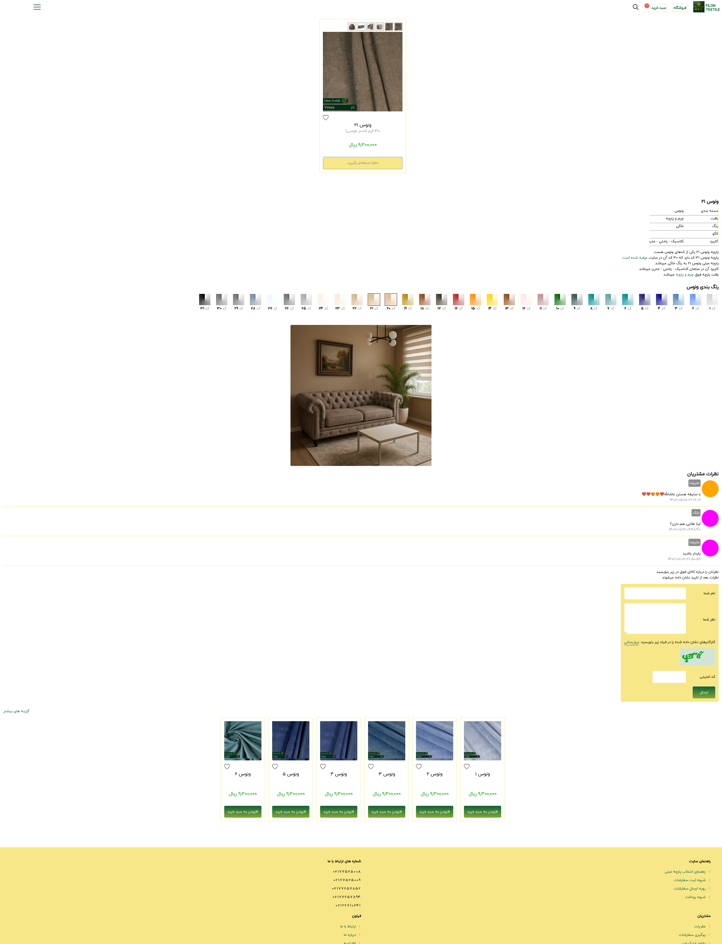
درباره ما (350, 935)
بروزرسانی (631, 642)
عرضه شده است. (634, 257)
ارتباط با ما (348, 926)
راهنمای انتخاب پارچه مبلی (686, 871)
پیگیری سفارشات (693, 935)
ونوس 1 (482, 774)
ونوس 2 (435, 774)
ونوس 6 (243, 774)
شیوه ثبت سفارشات (690, 880)
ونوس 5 (291, 774)
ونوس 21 (362, 125)
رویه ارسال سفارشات (690, 888)
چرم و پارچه (685, 274)
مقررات (700, 926)
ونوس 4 (339, 774)
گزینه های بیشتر (16, 711)
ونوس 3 (386, 774)
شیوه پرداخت (696, 897)
